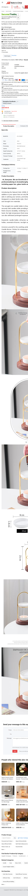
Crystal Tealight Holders (8, 866)
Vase (10, 863)
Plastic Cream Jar (6, 846)
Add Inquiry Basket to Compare (10, 120)
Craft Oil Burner (17, 878)
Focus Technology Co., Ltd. (19, 889)
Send (15, 751)
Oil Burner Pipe (6, 878)
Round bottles (19, 846)
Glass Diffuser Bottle (6, 844)
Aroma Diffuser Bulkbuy (8, 881)
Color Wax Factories (7, 874)
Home (3, 11)
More (3, 884)
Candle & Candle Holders (18, 11)
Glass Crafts (18, 863)
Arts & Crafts (8, 11)
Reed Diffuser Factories (21, 874)
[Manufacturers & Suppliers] (14, 2)
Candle (4, 863)
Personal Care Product (7, 841)
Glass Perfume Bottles (21, 841)
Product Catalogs (23, 838)
